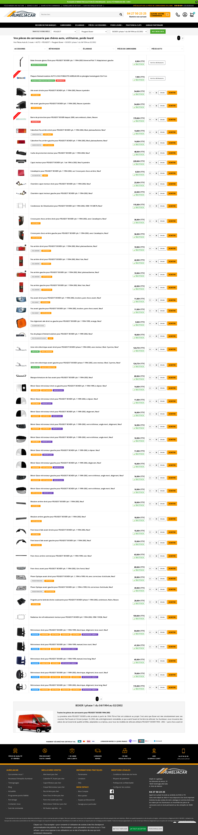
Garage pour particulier (87, 804)
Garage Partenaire (154, 25)
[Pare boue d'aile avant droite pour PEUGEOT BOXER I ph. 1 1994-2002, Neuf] (21, 532)
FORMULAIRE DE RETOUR (72, 6)
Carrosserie (65, 25)
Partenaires (82, 774)
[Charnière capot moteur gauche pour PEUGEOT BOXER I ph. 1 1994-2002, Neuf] (21, 193)
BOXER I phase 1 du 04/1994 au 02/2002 (80, 42)
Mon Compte (83, 791)
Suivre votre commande (157, 14)
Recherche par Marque (45, 25)
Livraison (81, 778)
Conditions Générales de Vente (125, 774)
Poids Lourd (115, 25)
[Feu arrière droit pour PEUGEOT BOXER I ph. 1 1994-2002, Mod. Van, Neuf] (21, 261)
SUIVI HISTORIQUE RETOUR (92, 6)
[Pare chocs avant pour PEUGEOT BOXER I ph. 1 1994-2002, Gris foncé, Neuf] (21, 569)
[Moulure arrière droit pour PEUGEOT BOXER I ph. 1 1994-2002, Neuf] (21, 503)
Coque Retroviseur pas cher (54, 787)
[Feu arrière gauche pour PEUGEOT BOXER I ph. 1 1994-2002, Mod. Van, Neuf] (21, 287)
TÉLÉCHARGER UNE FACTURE (14, 6)
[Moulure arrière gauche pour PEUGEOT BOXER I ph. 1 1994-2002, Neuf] (21, 519)
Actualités (12, 791)
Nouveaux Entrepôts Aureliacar (20, 778)
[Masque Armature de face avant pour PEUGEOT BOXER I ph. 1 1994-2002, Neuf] (21, 376)
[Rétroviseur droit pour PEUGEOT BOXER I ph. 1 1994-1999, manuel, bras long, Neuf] (21, 661)
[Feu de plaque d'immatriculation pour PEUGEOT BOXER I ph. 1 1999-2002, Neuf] (21, 335)
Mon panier (82, 795)
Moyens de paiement (121, 778)
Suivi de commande (15, 808)
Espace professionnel (86, 800)
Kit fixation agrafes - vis (52, 808)
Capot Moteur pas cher (52, 783)
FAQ (79, 783)
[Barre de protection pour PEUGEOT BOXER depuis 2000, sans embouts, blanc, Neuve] (21, 119)
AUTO (38, 42)
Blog (10, 787)
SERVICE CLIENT (32, 6)
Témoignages (13, 783)
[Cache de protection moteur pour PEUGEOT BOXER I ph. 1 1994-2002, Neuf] (21, 153)
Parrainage (12, 800)
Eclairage (79, 25)
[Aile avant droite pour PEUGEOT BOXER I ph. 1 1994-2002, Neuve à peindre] (21, 92)
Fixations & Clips (133, 25)
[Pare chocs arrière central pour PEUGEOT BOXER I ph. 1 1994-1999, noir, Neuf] (21, 556)
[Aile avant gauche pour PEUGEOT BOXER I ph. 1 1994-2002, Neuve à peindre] (21, 105)
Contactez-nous (14, 804)
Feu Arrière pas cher (51, 791)
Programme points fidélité (18, 795)
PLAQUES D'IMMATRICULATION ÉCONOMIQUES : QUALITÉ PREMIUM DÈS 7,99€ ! (99, 2)
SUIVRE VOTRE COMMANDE (50, 6)
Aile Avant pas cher (50, 774)
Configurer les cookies (121, 787)
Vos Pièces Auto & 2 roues (24, 42)
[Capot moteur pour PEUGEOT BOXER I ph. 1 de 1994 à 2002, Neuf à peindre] (21, 162)
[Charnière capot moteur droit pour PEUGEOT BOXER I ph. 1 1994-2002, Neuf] (21, 183)
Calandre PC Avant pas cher (53, 778)
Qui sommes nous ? (15, 774)
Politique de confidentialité (123, 783)
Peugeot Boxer (57, 42)
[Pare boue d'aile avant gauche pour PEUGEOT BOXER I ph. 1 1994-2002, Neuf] (21, 542)
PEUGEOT (46, 42)
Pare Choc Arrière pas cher (53, 795)
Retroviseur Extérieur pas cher (55, 804)
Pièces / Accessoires (97, 25)
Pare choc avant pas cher (52, 800)
